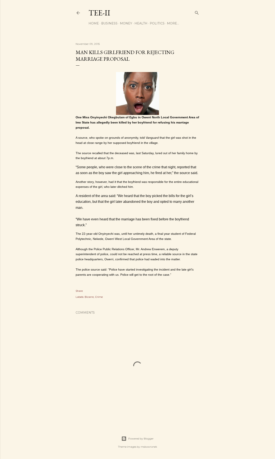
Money (126, 23)
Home (94, 23)
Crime (99, 296)
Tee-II (99, 13)
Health (140, 23)
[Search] (196, 12)
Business (109, 23)
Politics (157, 23)
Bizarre (89, 296)
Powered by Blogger (141, 438)
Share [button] (79, 290)
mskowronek (149, 446)
